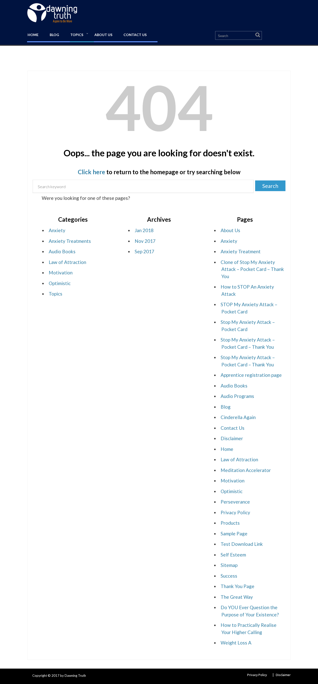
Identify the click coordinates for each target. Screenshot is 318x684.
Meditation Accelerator (246, 470)
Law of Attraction (67, 262)
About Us (103, 35)
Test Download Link (242, 544)
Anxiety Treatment (241, 251)
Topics (76, 35)
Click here (91, 171)
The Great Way (237, 597)
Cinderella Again (238, 417)
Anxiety (57, 230)
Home (33, 35)
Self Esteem (233, 554)
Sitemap (229, 565)
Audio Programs (237, 396)
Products (230, 523)
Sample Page (234, 533)
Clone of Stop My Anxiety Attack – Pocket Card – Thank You (252, 269)
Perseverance (235, 502)
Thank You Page (237, 586)
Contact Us (135, 35)
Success (229, 576)
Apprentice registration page (251, 375)
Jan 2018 (144, 230)
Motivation (61, 272)
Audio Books (62, 251)
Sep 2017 (144, 251)
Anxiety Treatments (70, 241)
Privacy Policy (235, 512)
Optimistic (60, 283)
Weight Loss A (236, 642)
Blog (54, 35)
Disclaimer (232, 438)
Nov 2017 (145, 241)
